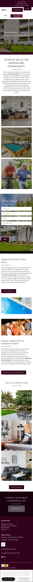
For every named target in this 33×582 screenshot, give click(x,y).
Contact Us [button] (16, 509)
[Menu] (3, 10)
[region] (16, 576)
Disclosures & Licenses (8, 568)
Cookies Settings (23, 579)
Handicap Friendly (5, 557)
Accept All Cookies (8, 579)
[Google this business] (3, 544)
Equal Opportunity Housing (2, 557)
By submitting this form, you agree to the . (17, 228)
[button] (17, 10)
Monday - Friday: (6, 537)
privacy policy (16, 229)
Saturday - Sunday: (7, 540)
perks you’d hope (10, 275)
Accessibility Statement (8, 549)
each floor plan (13, 74)
